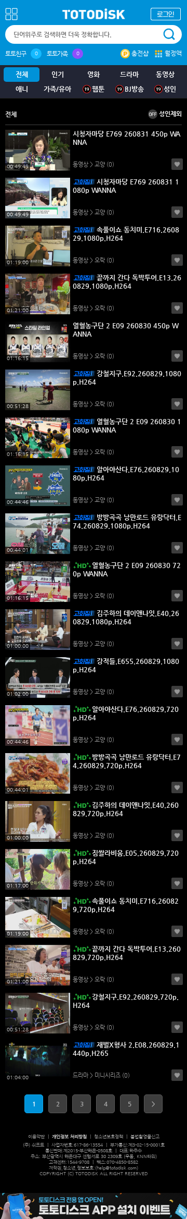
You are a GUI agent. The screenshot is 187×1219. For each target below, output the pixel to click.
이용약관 (36, 1136)
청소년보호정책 (108, 1136)
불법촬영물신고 (144, 1136)
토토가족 (57, 53)
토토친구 (15, 53)
